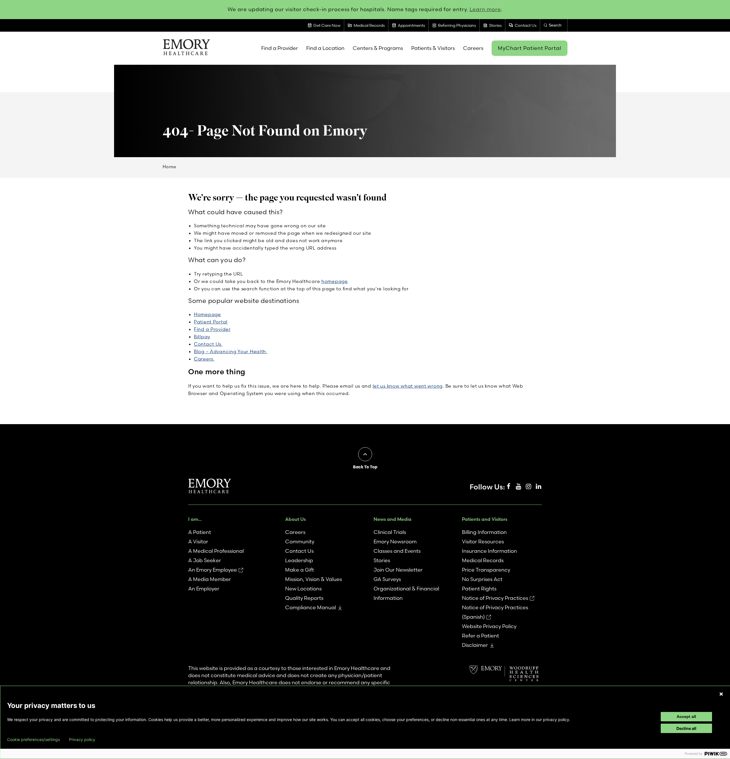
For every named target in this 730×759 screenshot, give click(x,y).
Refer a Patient (480, 635)
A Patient (199, 532)
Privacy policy (82, 739)
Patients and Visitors (484, 519)
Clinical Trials (390, 532)
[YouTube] (518, 486)
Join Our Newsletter (398, 569)
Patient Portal (211, 322)
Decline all (686, 728)
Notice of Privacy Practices (495, 598)
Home (170, 166)
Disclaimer (475, 645)
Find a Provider (212, 329)
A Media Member (209, 579)
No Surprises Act (482, 579)
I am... (195, 519)
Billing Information (484, 532)
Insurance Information (489, 551)
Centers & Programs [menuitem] (378, 48)
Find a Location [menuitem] (325, 48)
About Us (295, 519)
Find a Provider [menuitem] (279, 48)
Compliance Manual (310, 607)
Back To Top (365, 466)
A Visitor (198, 541)
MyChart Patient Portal (529, 48)
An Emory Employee (212, 569)
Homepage (207, 314)
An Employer (203, 588)
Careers (204, 359)
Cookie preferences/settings (33, 739)
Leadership (299, 560)
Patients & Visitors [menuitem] (433, 48)
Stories (382, 560)
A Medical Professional (216, 551)
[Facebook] (508, 486)
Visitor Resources (483, 541)
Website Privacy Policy (489, 626)
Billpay (202, 336)
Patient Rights (479, 588)
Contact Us (208, 344)
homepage (334, 281)
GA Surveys (387, 579)
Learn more (485, 9)
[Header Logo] (186, 48)
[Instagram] (528, 486)
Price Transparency (486, 569)
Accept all (686, 716)
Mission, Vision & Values (313, 579)
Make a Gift (299, 569)
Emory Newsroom (395, 541)
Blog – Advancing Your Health (230, 351)
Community (299, 541)
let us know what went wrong (408, 386)
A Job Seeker (204, 560)
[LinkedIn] (538, 486)
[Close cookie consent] (721, 694)
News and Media (392, 519)
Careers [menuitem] (473, 48)
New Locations (303, 588)
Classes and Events (397, 551)
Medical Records (483, 560)
